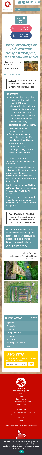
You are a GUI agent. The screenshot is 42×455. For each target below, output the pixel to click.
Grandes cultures (13, 336)
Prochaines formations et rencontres (22, 412)
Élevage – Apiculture (14, 333)
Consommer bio (21, 399)
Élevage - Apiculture (24, 28)
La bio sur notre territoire (22, 402)
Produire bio (21, 404)
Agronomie (11, 323)
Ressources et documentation (21, 415)
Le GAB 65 (21, 396)
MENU (17, 9)
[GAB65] (8, 8)
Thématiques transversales (24, 35)
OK (21, 452)
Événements (21, 409)
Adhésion (21, 417)
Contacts (22, 420)
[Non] (39, 447)
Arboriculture (11, 326)
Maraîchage (11, 339)
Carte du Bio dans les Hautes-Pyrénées (21, 425)
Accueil (21, 394)
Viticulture (10, 346)
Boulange (10, 329)
